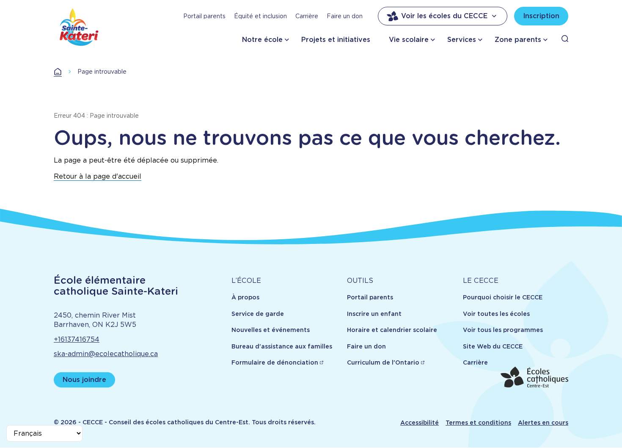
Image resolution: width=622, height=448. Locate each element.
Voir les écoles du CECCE (444, 16)
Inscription (541, 16)
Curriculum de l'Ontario (383, 362)
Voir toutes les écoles (496, 313)
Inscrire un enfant (374, 313)
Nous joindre (84, 380)
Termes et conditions (478, 422)
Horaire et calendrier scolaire (392, 329)
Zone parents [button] (518, 40)
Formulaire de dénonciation (274, 362)
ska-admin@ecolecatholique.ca (106, 354)
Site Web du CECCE (493, 346)
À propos (245, 297)
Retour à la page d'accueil (97, 176)
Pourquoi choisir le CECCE (502, 297)
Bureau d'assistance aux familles (281, 346)
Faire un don (345, 16)
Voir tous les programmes (503, 329)
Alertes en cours (543, 422)
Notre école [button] (262, 40)
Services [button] (461, 40)
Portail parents (204, 16)
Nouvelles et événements (270, 329)
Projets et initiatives (335, 40)
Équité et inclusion (260, 16)
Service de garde (257, 313)
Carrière (306, 16)
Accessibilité (419, 422)
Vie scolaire (409, 40)
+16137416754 (76, 339)
